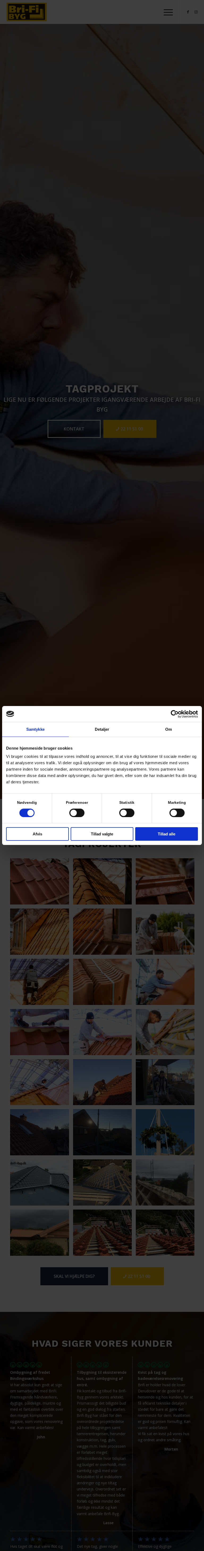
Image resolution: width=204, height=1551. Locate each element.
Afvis (37, 834)
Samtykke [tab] (35, 729)
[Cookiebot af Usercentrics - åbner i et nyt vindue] (174, 714)
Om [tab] (168, 729)
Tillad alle (166, 834)
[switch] (76, 813)
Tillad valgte (102, 834)
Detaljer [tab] (102, 729)
